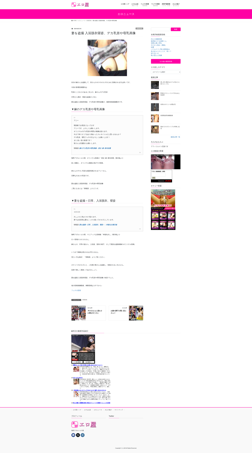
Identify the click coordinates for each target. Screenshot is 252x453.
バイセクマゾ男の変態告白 (160, 49)
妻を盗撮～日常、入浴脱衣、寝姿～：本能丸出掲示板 (98, 225)
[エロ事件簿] (78, 313)
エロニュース (98, 410)
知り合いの (155, 53)
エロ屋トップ (77, 410)
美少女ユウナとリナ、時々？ (161, 51)
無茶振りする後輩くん (159, 41)
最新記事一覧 (175, 137)
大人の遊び (108, 410)
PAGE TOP (245, 437)
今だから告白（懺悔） (159, 45)
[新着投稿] (136, 313)
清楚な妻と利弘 (156, 43)
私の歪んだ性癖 (156, 55)
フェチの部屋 (76, 290)
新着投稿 (139, 28)
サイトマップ (119, 410)
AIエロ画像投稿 (156, 39)
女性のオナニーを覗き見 (168, 104)
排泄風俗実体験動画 (166, 115)
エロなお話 (87, 410)
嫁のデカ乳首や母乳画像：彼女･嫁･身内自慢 (95, 148)
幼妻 (152, 47)
